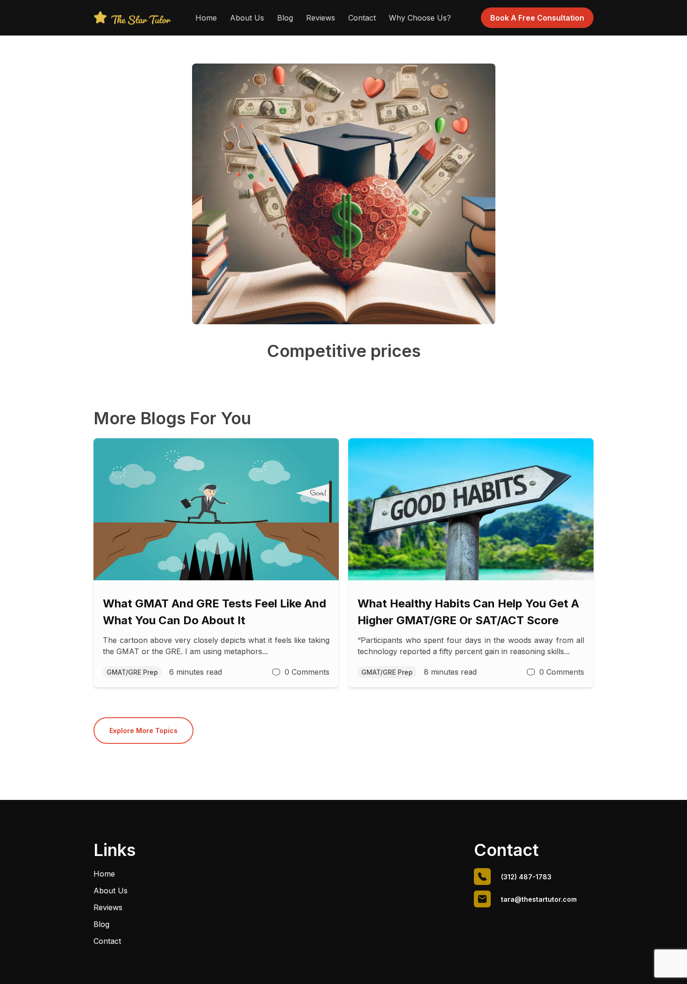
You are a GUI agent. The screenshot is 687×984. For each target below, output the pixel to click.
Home (206, 17)
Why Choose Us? (420, 17)
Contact (362, 17)
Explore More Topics (143, 730)
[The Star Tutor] (132, 18)
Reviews (320, 17)
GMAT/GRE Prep (132, 672)
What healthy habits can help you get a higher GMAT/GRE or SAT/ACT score (468, 612)
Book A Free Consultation (537, 17)
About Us (247, 17)
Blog (285, 17)
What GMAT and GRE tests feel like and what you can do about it (214, 612)
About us (110, 890)
